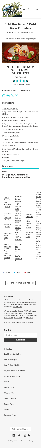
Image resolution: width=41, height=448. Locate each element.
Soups (28, 219)
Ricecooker (7, 218)
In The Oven (18, 318)
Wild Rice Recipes (30, 311)
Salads (28, 221)
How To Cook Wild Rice (12, 365)
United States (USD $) (20, 429)
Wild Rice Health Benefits (12, 322)
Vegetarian (29, 232)
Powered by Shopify (27, 441)
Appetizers (29, 216)
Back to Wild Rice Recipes (22, 283)
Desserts (28, 228)
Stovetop (8, 204)
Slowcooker (8, 213)
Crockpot (8, 220)
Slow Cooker (8, 318)
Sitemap (7, 409)
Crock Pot (32, 315)
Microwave (7, 224)
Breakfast (29, 214)
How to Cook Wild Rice (14, 313)
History (24, 322)
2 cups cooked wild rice (10, 108)
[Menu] (37, 9)
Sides (27, 225)
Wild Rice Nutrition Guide (7, 258)
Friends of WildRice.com (12, 376)
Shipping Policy (9, 393)
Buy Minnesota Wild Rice (12, 354)
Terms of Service (10, 398)
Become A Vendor (10, 415)
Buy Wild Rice (17, 306)
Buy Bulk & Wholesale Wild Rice (15, 371)
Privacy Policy (9, 404)
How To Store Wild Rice (18, 258)
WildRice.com (17, 441)
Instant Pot (15, 315)
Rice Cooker (24, 315)
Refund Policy (9, 387)
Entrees (28, 223)
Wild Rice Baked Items (18, 232)
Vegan (28, 234)
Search (6, 382)
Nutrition (30, 322)
